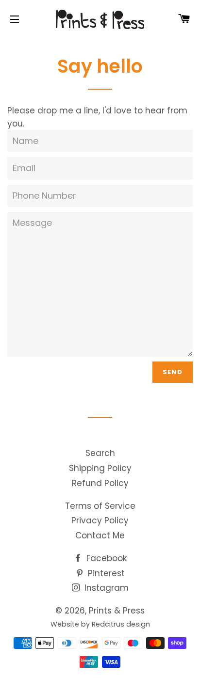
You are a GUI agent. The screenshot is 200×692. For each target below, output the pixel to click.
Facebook (105, 558)
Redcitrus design (121, 624)
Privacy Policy (100, 520)
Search (100, 453)
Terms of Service (100, 506)
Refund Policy (100, 483)
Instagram (105, 588)
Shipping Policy (100, 468)
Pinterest (105, 573)
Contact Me (100, 535)
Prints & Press (117, 610)
